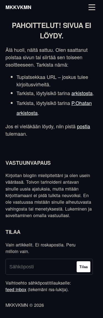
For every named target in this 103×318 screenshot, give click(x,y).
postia (83, 126)
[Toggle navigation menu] (92, 7)
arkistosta (82, 92)
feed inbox (15, 289)
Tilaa (83, 267)
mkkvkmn (18, 7)
